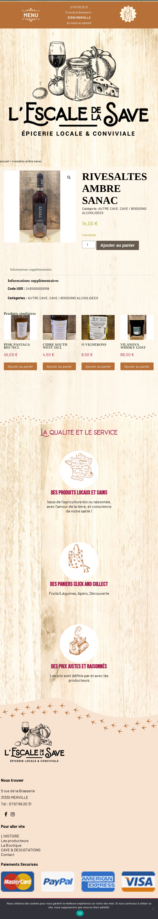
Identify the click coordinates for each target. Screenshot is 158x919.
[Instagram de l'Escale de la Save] (12, 814)
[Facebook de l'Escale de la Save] (6, 814)
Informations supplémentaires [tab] (31, 269)
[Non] (153, 909)
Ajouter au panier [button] (20, 366)
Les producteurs (15, 840)
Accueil (4, 161)
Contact (7, 854)
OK (80, 913)
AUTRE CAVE (108, 208)
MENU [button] (31, 15)
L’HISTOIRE (10, 836)
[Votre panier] (127, 14)
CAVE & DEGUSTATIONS (20, 849)
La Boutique (11, 845)
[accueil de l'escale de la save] (79, 153)
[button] (69, 177)
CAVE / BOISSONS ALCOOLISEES (73, 298)
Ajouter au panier (117, 245)
